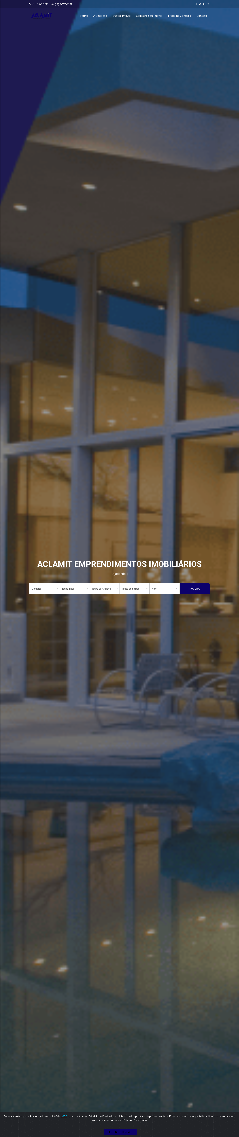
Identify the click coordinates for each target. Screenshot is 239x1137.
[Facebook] (196, 4)
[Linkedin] (204, 4)
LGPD (64, 1116)
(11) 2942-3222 (40, 4)
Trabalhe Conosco (179, 16)
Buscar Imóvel (122, 16)
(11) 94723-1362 (63, 4)
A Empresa (100, 16)
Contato (202, 16)
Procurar (194, 588)
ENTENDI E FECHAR (120, 1132)
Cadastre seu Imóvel (149, 16)
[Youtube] (200, 4)
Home (84, 16)
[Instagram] (208, 4)
